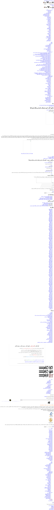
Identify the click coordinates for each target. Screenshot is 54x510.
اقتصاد (50, 29)
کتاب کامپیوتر (49, 86)
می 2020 (51, 258)
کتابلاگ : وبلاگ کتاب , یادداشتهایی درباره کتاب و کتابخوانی (44, 342)
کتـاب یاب (49, 385)
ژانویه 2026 (50, 213)
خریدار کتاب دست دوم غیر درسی (46, 67)
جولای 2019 (50, 262)
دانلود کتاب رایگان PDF (45, 202)
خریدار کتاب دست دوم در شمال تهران (46, 55)
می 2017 (51, 277)
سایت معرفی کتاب (49, 320)
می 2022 (51, 240)
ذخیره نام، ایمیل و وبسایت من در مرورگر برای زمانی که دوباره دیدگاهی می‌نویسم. (42, 188)
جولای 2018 (50, 267)
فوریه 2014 (50, 303)
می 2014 (51, 301)
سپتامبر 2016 (50, 283)
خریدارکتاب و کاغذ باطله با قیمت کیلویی (45, 53)
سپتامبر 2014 (50, 298)
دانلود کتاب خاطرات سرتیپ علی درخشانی (46, 196)
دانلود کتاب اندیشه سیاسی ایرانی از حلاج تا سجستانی (45, 199)
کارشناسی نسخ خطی (48, 465)
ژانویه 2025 (50, 217)
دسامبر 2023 (50, 226)
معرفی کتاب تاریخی (48, 99)
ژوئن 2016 (50, 285)
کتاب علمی (49, 89)
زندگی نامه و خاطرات (48, 94)
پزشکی (50, 85)
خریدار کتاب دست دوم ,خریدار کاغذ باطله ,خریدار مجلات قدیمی (42, 62)
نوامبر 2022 (50, 236)
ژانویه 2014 (50, 304)
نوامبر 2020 (50, 254)
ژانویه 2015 (50, 295)
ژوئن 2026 (50, 210)
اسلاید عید (50, 313)
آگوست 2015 (50, 291)
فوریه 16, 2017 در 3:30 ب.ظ (48, 162)
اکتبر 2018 (50, 265)
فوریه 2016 (50, 288)
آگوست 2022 (50, 238)
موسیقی (51, 329)
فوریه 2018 (50, 270)
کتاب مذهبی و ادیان (48, 83)
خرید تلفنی (49, 47)
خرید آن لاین (49, 467)
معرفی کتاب (49, 381)
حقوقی (50, 34)
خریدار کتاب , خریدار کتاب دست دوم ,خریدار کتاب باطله (43, 65)
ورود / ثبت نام (50, 500)
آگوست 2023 (50, 229)
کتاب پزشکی (50, 340)
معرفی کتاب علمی (48, 498)
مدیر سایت (50, 202)
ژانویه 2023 (50, 234)
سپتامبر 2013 (50, 306)
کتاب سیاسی (49, 95)
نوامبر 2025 (50, 215)
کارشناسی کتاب (48, 464)
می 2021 (51, 249)
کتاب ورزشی (49, 22)
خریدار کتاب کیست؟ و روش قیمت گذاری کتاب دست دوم (43, 56)
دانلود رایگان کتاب (50, 105)
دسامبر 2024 (50, 218)
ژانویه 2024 (50, 225)
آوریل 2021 (50, 250)
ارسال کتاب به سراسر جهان (47, 388)
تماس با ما (49, 390)
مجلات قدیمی (49, 17)
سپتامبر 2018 (50, 266)
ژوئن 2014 (50, 300)
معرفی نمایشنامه (48, 495)
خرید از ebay (49, 50)
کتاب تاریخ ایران (48, 80)
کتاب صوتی (50, 336)
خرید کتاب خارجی (48, 46)
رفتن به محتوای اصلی (47, 0)
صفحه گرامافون (48, 40)
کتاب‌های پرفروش (48, 37)
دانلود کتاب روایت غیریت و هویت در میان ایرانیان (45, 198)
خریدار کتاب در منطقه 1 (47, 71)
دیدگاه (53, 182)
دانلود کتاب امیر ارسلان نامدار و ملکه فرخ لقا (27, 153)
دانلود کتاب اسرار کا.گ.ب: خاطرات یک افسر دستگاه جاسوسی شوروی (39, 205)
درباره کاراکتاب (48, 386)
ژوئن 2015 (50, 292)
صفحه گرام (28, 348)
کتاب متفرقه (49, 16)
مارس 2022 (50, 242)
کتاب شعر (49, 39)
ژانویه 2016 (50, 289)
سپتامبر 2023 (50, 228)
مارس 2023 (50, 233)
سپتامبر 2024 (50, 219)
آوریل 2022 (50, 241)
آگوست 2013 (50, 307)
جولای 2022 (50, 239)
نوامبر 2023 (50, 227)
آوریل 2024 (50, 223)
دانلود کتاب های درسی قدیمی (48, 316)
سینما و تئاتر (49, 21)
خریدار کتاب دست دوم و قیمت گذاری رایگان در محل (44, 64)
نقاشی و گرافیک (48, 24)
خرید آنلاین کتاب (48, 392)
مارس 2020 (50, 259)
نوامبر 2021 (50, 245)
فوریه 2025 (50, 216)
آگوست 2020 (50, 256)
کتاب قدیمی (49, 18)
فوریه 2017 (50, 279)
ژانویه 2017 (50, 280)
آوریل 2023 (50, 232)
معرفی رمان (50, 324)
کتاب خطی (49, 20)
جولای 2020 (50, 257)
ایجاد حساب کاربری (51, 505)
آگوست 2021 (50, 247)
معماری (49, 25)
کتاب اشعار (50, 331)
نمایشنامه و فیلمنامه (48, 88)
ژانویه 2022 (50, 243)
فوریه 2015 (50, 294)
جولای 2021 (50, 248)
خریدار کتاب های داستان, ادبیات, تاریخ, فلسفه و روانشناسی (43, 73)
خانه (53, 105)
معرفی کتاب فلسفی (48, 98)
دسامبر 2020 (50, 253)
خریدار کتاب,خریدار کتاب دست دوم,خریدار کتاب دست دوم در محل (43, 315)
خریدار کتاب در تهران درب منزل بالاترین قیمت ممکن (44, 74)
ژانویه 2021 (50, 252)
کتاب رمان (49, 11)
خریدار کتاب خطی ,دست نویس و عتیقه (45, 58)
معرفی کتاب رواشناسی (47, 100)
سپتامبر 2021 (50, 246)
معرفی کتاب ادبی (48, 101)
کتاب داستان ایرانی (41, 105)
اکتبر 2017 (50, 273)
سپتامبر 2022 (50, 237)
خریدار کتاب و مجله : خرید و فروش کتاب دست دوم (44, 70)
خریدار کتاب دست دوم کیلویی (47, 59)
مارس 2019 (50, 263)
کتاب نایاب (49, 12)
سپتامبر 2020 (50, 255)
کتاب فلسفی (49, 92)
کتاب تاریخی (49, 79)
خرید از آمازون (49, 470)
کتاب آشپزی (49, 483)
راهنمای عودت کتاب (48, 387)
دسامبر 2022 (50, 235)
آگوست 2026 (50, 209)
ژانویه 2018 (50, 271)
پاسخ (51, 165)
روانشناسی (49, 19)
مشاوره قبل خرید (48, 393)
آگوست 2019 (50, 261)
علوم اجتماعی (49, 28)
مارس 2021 (50, 251)
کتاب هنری (49, 480)
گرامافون (49, 38)
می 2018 (51, 268)
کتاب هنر (49, 23)
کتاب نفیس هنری (48, 454)
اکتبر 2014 (50, 297)
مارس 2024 (50, 224)
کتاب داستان (49, 77)
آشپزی (50, 30)
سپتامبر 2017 (50, 274)
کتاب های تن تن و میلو (49, 339)
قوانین (50, 44)
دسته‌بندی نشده (50, 317)
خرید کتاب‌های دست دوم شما (30, 356)
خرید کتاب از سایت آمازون (47, 468)
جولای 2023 (50, 230)
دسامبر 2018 (50, 264)
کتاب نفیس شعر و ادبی (46, 15)
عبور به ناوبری (52, 0)
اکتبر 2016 (50, 282)
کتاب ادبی (49, 82)
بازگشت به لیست (51, 157)
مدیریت (50, 26)
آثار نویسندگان (49, 382)
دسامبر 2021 (50, 244)
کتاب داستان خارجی (49, 334)
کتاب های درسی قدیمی (47, 91)
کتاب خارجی (49, 33)
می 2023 (51, 231)
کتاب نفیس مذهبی (46, 13)
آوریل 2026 (50, 212)
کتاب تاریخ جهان (50, 333)
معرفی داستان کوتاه (48, 97)
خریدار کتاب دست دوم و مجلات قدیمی (45, 68)
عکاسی (50, 27)
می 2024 (51, 222)
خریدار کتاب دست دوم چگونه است (46, 61)
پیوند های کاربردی (49, 384)
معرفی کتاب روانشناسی (49, 327)
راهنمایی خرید (50, 389)
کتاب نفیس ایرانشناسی (46, 14)
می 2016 (51, 286)
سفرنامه (49, 31)
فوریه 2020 (50, 260)
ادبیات (50, 32)
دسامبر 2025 (50, 214)
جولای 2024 (50, 221)
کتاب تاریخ (49, 10)
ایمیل (53, 185)
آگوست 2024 (50, 220)
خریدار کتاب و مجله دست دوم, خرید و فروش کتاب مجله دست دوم (42, 52)
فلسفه (50, 35)
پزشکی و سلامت (48, 36)
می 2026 (51, 211)
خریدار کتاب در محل (45, 204)
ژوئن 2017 (50, 276)
